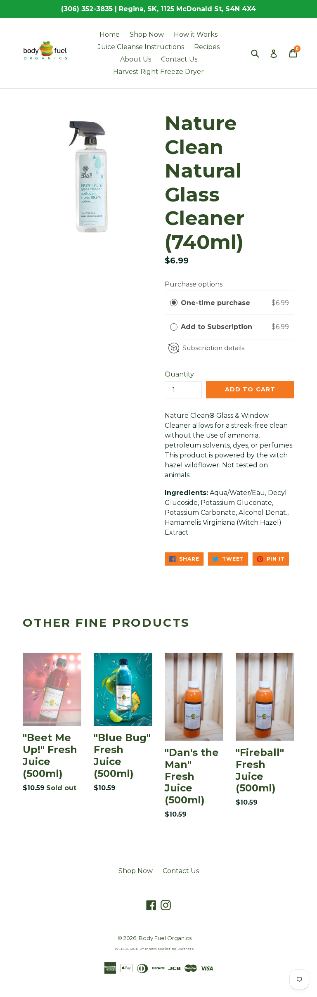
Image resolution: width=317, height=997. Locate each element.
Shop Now (147, 34)
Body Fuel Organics (165, 938)
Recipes (207, 47)
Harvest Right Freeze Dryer (158, 72)
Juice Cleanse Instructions (141, 47)
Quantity (179, 374)
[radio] (173, 303)
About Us (135, 59)
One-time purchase (215, 303)
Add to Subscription (217, 327)
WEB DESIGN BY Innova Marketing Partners (154, 949)
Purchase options (193, 284)
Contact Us (179, 59)
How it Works (196, 34)
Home (109, 34)
